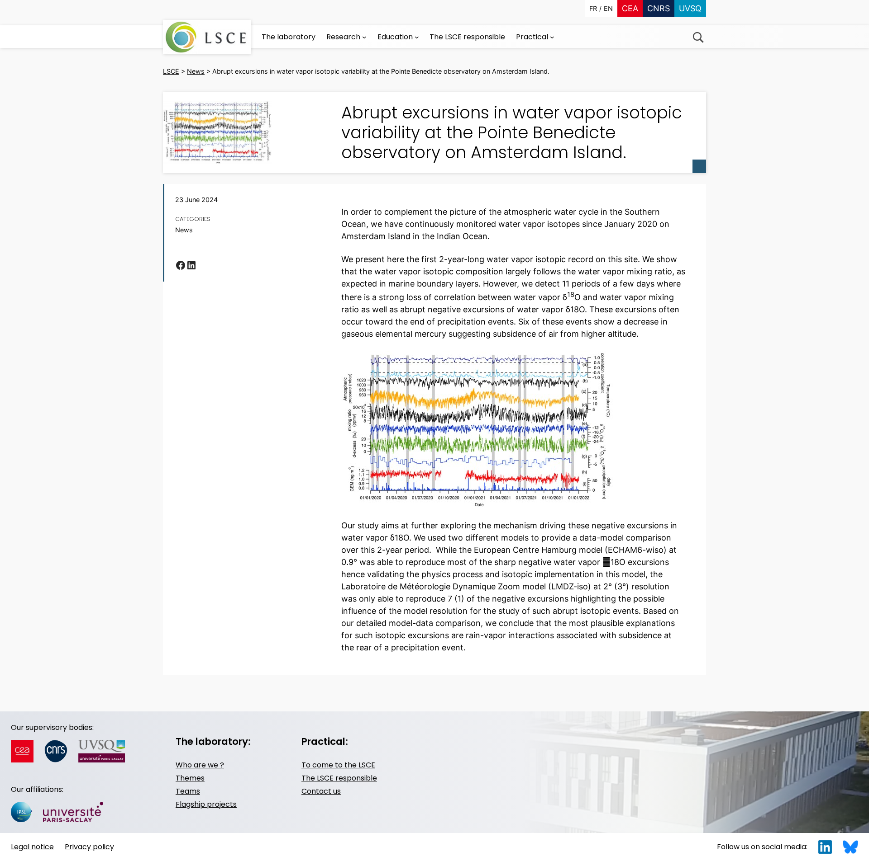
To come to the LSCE (338, 765)
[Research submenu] (364, 37)
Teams (188, 791)
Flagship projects (206, 804)
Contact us (321, 791)
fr (593, 8)
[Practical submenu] (552, 37)
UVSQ (690, 8)
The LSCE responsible (339, 778)
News (184, 230)
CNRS (658, 8)
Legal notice (32, 847)
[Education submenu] (417, 37)
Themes (190, 778)
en (608, 8)
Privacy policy (89, 847)
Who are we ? (200, 765)
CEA (630, 8)
